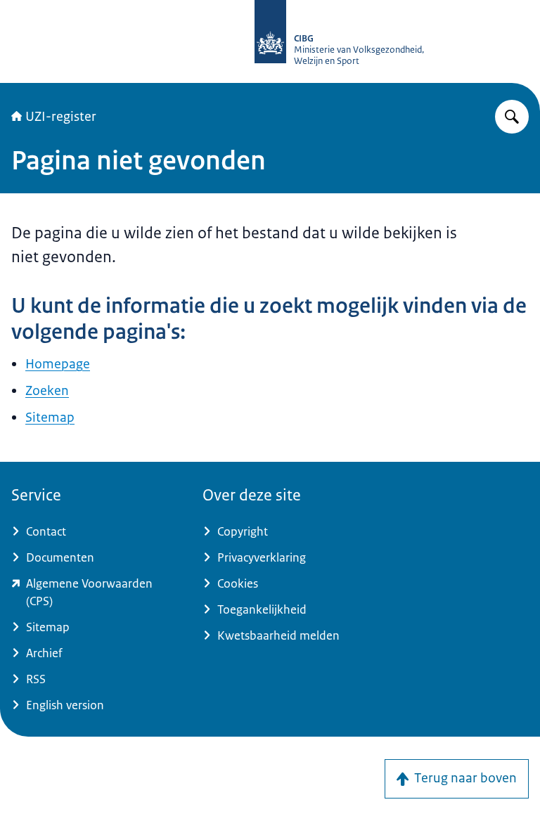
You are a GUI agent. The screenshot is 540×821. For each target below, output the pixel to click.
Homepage (57, 364)
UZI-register (60, 116)
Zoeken (47, 390)
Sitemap (50, 417)
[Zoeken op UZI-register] (512, 117)
